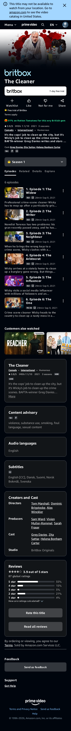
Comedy (9, 130)
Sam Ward (38, 519)
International (25, 130)
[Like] (29, 100)
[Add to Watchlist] (12, 100)
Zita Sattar (29, 147)
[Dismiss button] (64, 5)
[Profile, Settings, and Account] (65, 25)
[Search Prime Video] (43, 25)
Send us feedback (50, 708)
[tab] (10, 171)
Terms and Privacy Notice (23, 708)
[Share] (62, 100)
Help (34, 713)
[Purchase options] (63, 190)
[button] (26, 601)
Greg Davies (16, 147)
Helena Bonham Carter (48, 147)
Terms (9, 645)
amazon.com (17, 12)
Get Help (10, 685)
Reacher (24, 343)
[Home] (29, 24)
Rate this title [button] (35, 613)
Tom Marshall (40, 503)
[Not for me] (45, 100)
